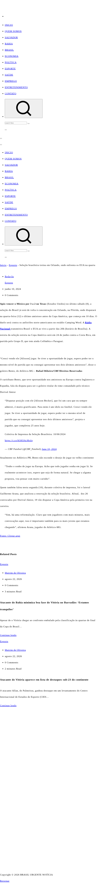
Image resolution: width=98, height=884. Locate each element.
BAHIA (9, 43)
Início (3, 265)
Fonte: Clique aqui (10, 535)
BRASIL (9, 50)
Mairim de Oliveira (15, 572)
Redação (9, 276)
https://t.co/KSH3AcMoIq (19, 440)
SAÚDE (9, 74)
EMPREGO (11, 81)
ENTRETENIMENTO (16, 87)
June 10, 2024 (49, 449)
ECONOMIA (11, 56)
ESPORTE (10, 68)
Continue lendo (8, 635)
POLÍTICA (10, 62)
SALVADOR (11, 37)
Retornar (4, 881)
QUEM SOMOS (13, 31)
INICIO (9, 25)
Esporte (13, 265)
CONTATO (10, 93)
